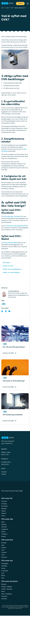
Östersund (4, 557)
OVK (12, 8)
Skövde (3, 531)
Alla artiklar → (7, 262)
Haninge (3, 586)
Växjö (2, 578)
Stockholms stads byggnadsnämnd (16, 226)
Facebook (4, 472)
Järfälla (3, 589)
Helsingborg (4, 563)
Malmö (3, 575)
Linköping (4, 503)
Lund (2, 573)
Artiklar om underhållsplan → (12, 272)
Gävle (2, 545)
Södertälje (4, 598)
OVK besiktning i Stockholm (12, 216)
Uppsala (3, 511)
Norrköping (4, 506)
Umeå (3, 555)
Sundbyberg (8, 594)
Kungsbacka (4, 529)
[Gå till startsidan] (7, 3)
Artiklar (7, 8)
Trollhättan (4, 534)
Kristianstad (4, 570)
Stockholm (4, 596)
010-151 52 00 (5, 464)
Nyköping (3, 508)
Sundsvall (4, 552)
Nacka (3, 591)
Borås (3, 522)
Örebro (3, 515)
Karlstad (3, 547)
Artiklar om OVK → (9, 266)
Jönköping (4, 566)
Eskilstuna (4, 501)
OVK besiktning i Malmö (10, 243)
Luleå (2, 550)
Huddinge (9, 586)
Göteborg (3, 524)
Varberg (3, 536)
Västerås (3, 513)
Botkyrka (3, 584)
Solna (2, 594)
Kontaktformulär (5, 462)
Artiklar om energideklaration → (13, 269)
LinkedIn (3, 474)
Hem (2, 8)
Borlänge (3, 543)
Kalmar (3, 568)
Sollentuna (9, 589)
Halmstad (4, 527)
